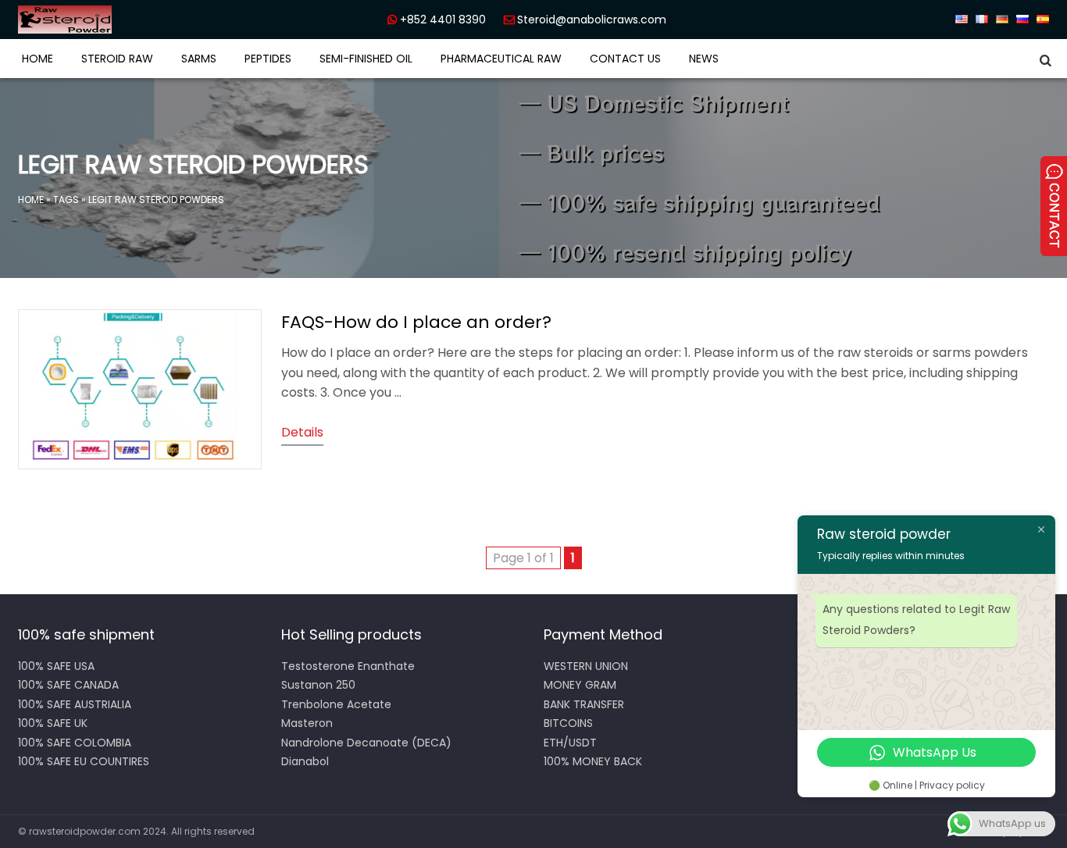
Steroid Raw (117, 58)
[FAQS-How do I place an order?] (140, 465)
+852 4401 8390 (443, 19)
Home (37, 58)
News (704, 58)
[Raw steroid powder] (119, 19)
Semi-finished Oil (365, 58)
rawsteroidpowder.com (85, 831)
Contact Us (625, 58)
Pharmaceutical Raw (501, 58)
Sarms (198, 58)
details (302, 432)
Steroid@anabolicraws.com (591, 19)
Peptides (267, 58)
